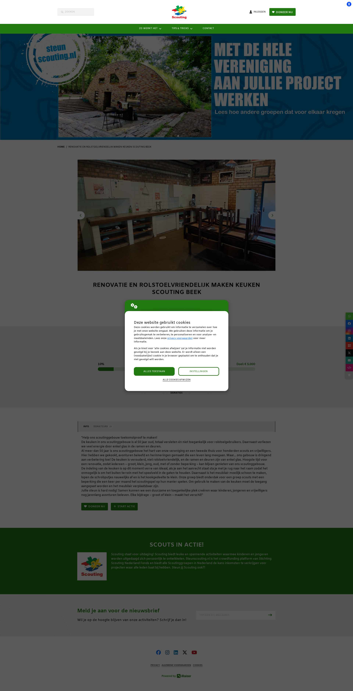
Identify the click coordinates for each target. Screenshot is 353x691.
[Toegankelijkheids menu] (349, 4)
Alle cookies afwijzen (176, 379)
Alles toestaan (154, 371)
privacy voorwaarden (179, 338)
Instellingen (199, 371)
